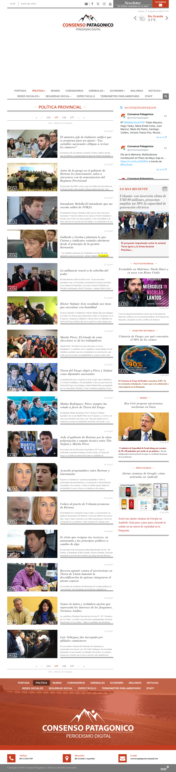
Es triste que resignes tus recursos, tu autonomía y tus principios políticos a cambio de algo (84, 540)
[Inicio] (88, 21)
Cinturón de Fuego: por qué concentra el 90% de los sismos (143, 338)
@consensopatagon (140, 107)
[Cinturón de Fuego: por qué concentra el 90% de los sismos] (143, 359)
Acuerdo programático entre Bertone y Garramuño (85, 472)
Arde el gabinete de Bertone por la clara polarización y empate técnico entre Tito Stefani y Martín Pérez (86, 440)
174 (48, 117)
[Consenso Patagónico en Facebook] (92, 4)
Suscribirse (160, 2)
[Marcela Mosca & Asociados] (165, 767)
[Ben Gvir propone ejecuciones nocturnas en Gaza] (143, 426)
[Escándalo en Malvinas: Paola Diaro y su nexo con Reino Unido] (143, 292)
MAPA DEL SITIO (28, 3)
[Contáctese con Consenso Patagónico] (86, 4)
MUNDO (55, 90)
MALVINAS (137, 90)
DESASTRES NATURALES (143, 330)
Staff (149, 96)
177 (72, 117)
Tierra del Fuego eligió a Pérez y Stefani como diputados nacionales (86, 372)
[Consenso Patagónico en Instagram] (104, 4)
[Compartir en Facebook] (10, 155)
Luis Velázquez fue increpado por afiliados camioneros (81, 639)
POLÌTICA (38, 90)
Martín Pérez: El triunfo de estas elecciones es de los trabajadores (81, 339)
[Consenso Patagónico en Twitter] (98, 4)
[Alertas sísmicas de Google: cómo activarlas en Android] (143, 497)
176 (64, 117)
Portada (20, 90)
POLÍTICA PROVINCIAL (144, 263)
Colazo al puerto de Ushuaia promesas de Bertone (85, 505)
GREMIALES (96, 90)
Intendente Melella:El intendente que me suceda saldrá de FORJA (86, 205)
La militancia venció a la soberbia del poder (84, 272)
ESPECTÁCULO (86, 96)
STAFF (12, 3)
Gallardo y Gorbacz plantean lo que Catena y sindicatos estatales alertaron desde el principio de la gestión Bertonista (84, 242)
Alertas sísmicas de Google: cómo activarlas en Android (143, 475)
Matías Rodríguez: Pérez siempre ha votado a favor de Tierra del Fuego (83, 405)
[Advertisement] (88, 62)
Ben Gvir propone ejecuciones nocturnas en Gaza (143, 405)
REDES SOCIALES (27, 96)
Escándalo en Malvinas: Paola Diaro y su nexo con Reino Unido (143, 271)
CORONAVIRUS (74, 90)
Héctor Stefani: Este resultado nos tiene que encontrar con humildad (85, 305)
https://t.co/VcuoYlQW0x (134, 161)
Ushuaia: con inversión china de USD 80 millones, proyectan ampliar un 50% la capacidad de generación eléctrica (143, 201)
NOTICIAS (154, 90)
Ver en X (160, 137)
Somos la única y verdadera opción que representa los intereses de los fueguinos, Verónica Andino (86, 607)
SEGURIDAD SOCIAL (58, 96)
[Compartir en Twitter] (15, 155)
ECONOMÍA (116, 90)
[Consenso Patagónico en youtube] (110, 4)
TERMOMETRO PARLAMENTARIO (119, 96)
